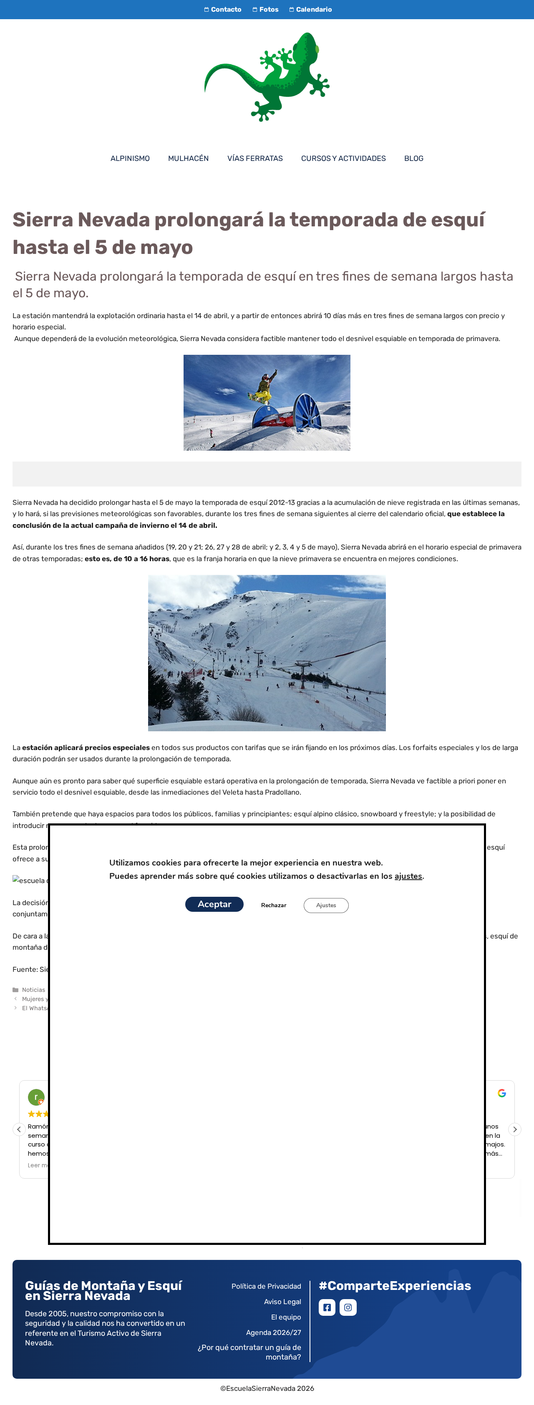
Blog (413, 158)
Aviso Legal (282, 1301)
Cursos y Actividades (343, 158)
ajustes (408, 876)
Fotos (268, 9)
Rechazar (273, 905)
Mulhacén (188, 158)
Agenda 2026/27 (273, 1332)
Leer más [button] (41, 1165)
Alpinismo (130, 158)
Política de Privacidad (266, 1286)
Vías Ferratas (255, 158)
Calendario (314, 9)
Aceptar (214, 904)
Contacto (226, 9)
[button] (515, 1129)
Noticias (33, 990)
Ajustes (326, 905)
